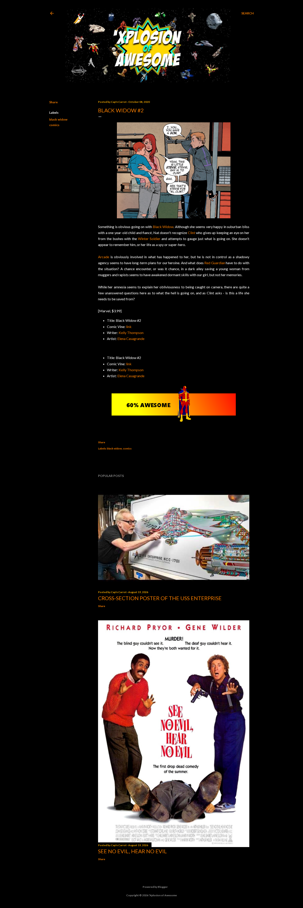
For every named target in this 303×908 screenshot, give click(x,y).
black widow (58, 119)
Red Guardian (214, 263)
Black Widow (163, 227)
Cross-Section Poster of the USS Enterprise (160, 598)
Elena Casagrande (130, 338)
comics (54, 125)
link (129, 326)
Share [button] (53, 102)
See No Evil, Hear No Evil (132, 851)
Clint (191, 232)
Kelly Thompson (131, 332)
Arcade (103, 257)
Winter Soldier (149, 238)
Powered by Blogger (155, 886)
